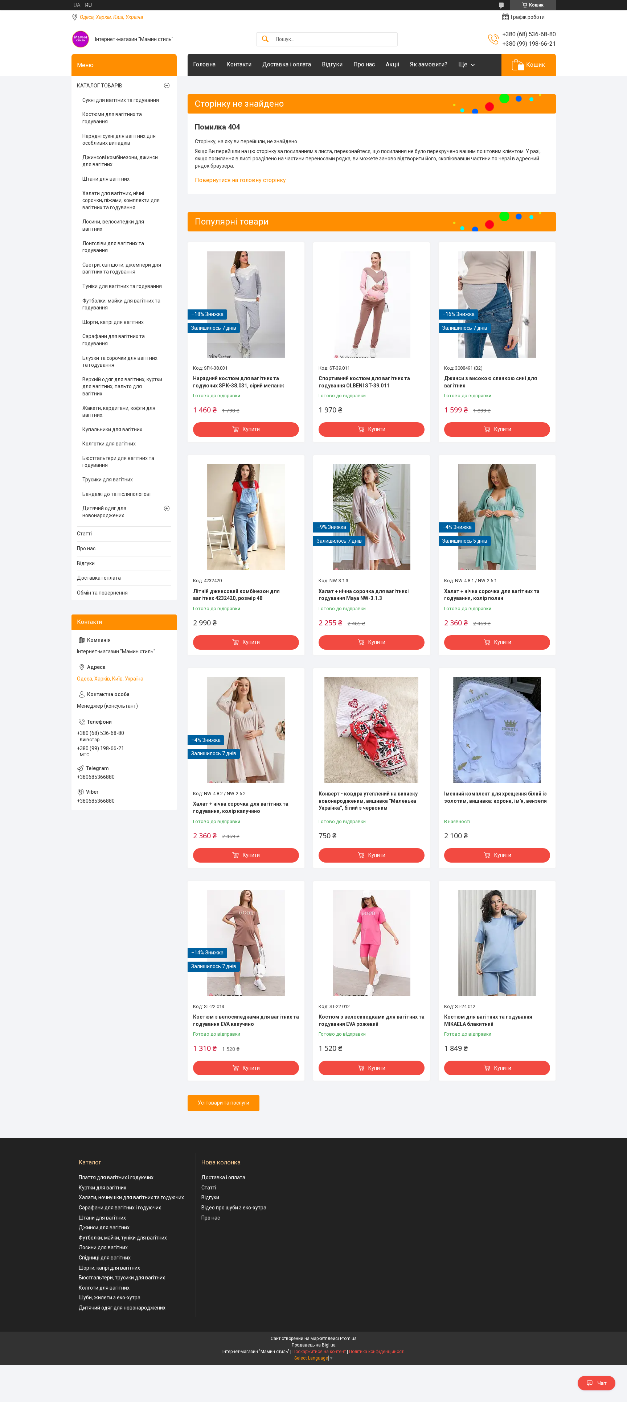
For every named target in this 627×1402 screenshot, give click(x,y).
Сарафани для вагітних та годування (113, 339)
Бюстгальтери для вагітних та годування (118, 461)
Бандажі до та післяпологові (116, 494)
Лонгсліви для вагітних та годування (113, 247)
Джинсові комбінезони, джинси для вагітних (120, 161)
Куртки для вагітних (102, 1188)
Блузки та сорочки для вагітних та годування (119, 361)
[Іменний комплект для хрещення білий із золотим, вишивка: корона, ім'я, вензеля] (497, 730)
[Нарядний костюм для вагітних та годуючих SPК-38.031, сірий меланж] (246, 304)
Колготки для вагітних (109, 444)
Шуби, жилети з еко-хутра (109, 1297)
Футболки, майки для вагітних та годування (121, 304)
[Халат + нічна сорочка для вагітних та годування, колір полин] (497, 517)
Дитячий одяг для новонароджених (104, 511)
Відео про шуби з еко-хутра (233, 1207)
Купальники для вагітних (112, 429)
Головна (204, 64)
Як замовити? (428, 64)
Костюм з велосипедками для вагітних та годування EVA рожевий (372, 1020)
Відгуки (332, 64)
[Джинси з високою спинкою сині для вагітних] (497, 304)
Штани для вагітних (106, 179)
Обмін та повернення (102, 593)
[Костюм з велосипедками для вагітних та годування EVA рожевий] (372, 943)
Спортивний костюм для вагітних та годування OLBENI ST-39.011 (364, 381)
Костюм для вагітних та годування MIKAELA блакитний (488, 1020)
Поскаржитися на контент (319, 1351)
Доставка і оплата (286, 64)
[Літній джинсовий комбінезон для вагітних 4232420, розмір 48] (246, 517)
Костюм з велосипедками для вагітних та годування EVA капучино (246, 1020)
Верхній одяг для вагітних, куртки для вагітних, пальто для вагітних (122, 386)
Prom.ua (348, 1338)
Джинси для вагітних (104, 1227)
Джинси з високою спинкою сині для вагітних (490, 381)
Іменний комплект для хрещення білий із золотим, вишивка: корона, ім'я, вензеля (495, 797)
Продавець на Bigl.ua (314, 1345)
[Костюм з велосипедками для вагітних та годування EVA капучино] (246, 943)
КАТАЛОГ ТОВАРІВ (99, 86)
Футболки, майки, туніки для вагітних (123, 1238)
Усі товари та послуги (223, 1103)
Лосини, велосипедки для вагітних (113, 225)
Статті (84, 533)
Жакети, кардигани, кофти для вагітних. (118, 411)
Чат (602, 1383)
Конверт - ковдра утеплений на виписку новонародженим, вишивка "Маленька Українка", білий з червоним (368, 801)
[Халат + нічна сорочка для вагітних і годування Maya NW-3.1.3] (372, 517)
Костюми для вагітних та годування (112, 117)
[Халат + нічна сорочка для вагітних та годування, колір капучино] (246, 730)
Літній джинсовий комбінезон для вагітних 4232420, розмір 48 (236, 594)
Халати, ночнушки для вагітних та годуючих (131, 1197)
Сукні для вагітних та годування (120, 100)
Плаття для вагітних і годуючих (116, 1177)
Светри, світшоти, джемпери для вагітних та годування (121, 268)
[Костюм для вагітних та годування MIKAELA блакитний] (497, 943)
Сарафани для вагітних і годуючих (120, 1207)
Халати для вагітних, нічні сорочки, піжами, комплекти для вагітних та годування (121, 200)
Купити (251, 429)
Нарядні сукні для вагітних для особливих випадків (119, 139)
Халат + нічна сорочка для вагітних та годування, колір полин (492, 594)
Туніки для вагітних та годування (122, 286)
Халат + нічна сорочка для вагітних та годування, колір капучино (240, 807)
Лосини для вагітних (103, 1247)
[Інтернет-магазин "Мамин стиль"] (80, 39)
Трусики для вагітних (107, 479)
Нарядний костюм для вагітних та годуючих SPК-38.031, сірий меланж (238, 381)
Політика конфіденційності (377, 1351)
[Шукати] (265, 39)
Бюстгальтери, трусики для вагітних (122, 1277)
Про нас (364, 64)
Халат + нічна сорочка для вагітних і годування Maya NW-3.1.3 (364, 594)
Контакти (238, 64)
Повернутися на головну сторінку (240, 180)
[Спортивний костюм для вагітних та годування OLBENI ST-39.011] (372, 304)
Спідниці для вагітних (105, 1258)
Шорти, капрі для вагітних (113, 322)
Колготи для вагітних (104, 1288)
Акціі (392, 64)
